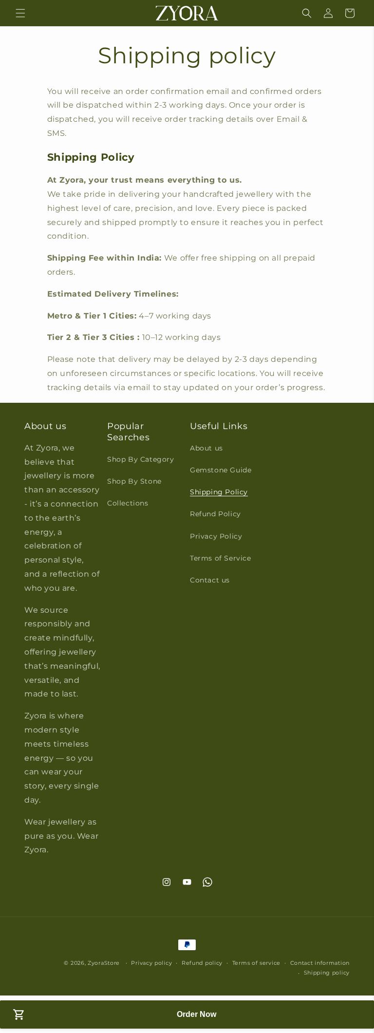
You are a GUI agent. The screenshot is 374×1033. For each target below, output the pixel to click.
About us (206, 448)
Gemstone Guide (220, 470)
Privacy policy (151, 962)
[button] (20, 13)
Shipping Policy (219, 492)
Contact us (210, 580)
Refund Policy (215, 513)
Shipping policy (327, 972)
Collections (128, 503)
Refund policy (202, 962)
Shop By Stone (134, 481)
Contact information (320, 962)
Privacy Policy (216, 536)
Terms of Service (220, 558)
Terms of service (256, 962)
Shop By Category (140, 459)
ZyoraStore (104, 962)
